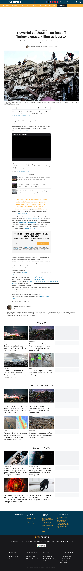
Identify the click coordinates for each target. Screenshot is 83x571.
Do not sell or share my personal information (66, 560)
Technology (47, 5)
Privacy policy (13, 556)
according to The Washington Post (27, 222)
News (56, 46)
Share (15, 107)
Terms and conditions (66, 552)
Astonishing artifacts (31, 523)
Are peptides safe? (52, 8)
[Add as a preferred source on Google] (41, 545)
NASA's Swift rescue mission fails (37, 8)
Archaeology (15, 5)
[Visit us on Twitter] (48, 2)
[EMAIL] (17, 308)
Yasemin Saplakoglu (35, 46)
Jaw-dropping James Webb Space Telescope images (47, 519)
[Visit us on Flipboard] (55, 2)
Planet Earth (34, 5)
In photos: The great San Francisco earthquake (46, 276)
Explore (54, 5)
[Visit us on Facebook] (46, 2)
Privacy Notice (15, 248)
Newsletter (48, 107)
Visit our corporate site (66, 541)
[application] (31, 147)
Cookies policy (31, 556)
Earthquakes (44, 30)
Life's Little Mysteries (31, 518)
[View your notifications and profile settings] (76, 2)
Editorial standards (32, 558)
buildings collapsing (22, 213)
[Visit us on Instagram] (50, 2)
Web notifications (65, 556)
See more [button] (31, 209)
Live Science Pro (75, 8)
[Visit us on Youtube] (53, 2)
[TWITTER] (15, 308)
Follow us (41, 107)
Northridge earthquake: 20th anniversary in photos (46, 281)
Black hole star (64, 8)
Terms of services (28, 247)
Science (27, 5)
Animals (8, 5)
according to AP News (30, 228)
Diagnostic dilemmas (31, 521)
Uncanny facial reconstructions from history (46, 530)
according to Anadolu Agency (33, 218)
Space (40, 5)
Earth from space (30, 520)
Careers (11, 558)
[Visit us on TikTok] (57, 2)
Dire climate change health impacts (18, 8)
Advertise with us (48, 556)
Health (21, 5)
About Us (46, 552)
